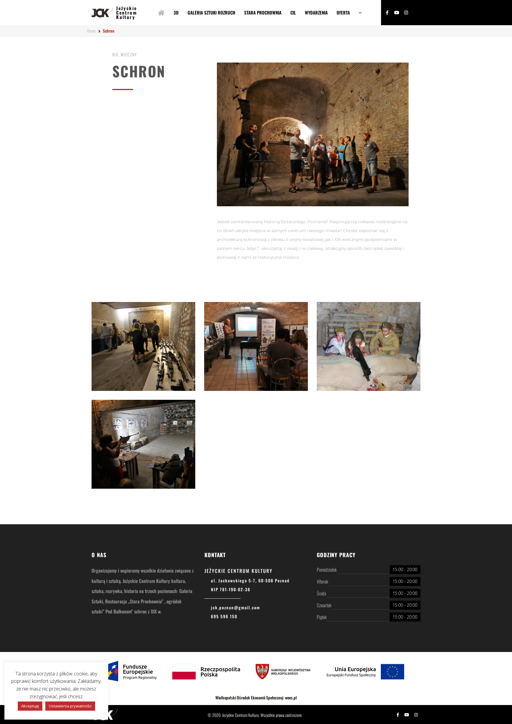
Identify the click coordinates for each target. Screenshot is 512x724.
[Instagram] (406, 12)
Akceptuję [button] (30, 706)
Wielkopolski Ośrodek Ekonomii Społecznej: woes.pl (256, 697)
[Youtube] (396, 12)
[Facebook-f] (387, 12)
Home (91, 31)
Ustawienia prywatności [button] (70, 706)
